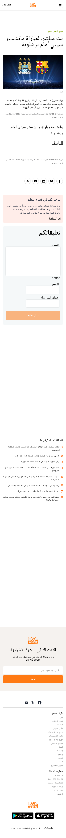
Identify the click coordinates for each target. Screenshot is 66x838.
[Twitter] (33, 702)
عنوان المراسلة (50, 297)
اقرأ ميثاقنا (55, 218)
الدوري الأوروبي (57, 743)
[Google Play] (22, 815)
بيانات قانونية (57, 786)
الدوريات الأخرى (57, 765)
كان (61, 717)
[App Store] (44, 815)
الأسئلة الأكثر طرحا (55, 779)
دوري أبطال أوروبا (55, 31)
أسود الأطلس (57, 721)
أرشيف (60, 794)
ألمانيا (60, 762)
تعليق (55, 244)
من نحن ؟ (59, 775)
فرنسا (60, 758)
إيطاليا (60, 754)
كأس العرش (58, 728)
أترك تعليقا (33, 315)
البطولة (60, 725)
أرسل (33, 679)
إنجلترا (60, 747)
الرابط (57, 143)
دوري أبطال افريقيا (55, 732)
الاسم (55, 283)
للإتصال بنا (58, 790)
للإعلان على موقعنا (55, 783)
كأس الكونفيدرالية (56, 736)
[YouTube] (26, 702)
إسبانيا (60, 751)
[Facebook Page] (39, 702)
